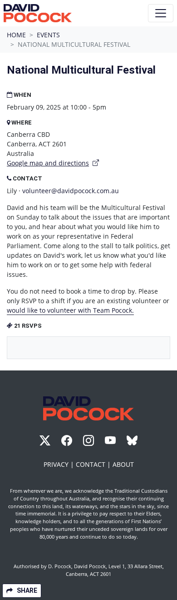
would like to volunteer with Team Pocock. (70, 310)
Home (16, 34)
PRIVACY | (60, 464)
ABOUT (123, 464)
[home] (38, 13)
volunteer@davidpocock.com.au (70, 190)
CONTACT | (94, 464)
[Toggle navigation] (160, 13)
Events (48, 34)
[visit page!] (45, 442)
